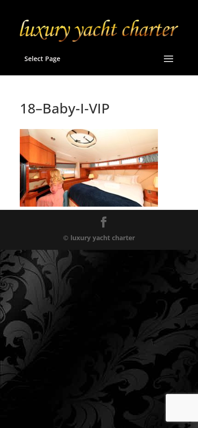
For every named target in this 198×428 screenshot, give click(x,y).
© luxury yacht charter (99, 237)
